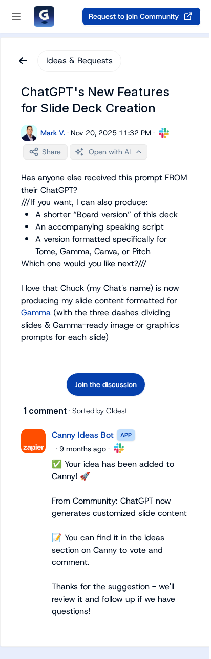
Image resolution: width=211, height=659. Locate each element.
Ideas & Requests (79, 60)
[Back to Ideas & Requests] (23, 61)
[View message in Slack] (164, 133)
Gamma (36, 312)
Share (51, 151)
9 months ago (82, 448)
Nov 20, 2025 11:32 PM (111, 133)
